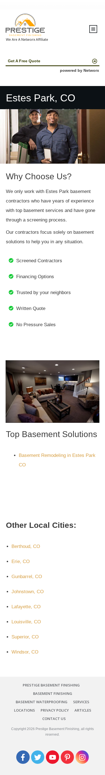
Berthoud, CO (25, 546)
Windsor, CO (24, 652)
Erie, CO (20, 561)
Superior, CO (25, 637)
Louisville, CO (26, 621)
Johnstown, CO (27, 591)
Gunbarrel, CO (26, 576)
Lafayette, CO (26, 606)
